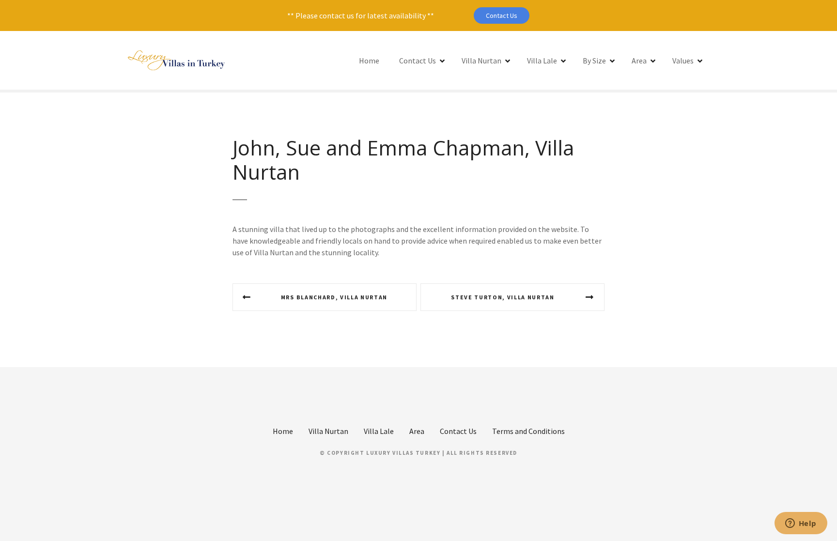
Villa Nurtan (481, 60)
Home (369, 60)
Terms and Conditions (528, 431)
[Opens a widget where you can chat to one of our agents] (800, 524)
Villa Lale (542, 60)
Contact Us (501, 15)
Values (683, 60)
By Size (594, 60)
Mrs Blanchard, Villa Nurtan (334, 297)
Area (639, 60)
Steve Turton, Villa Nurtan (503, 297)
